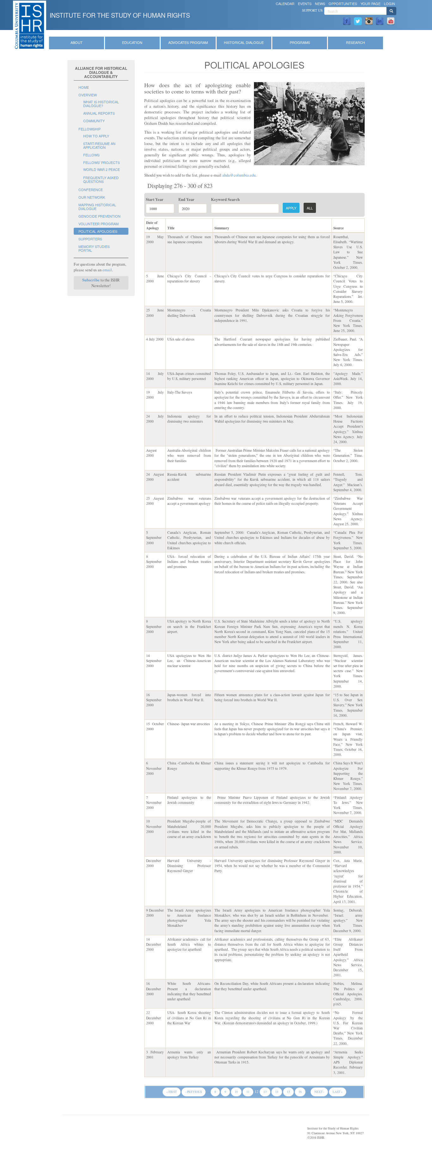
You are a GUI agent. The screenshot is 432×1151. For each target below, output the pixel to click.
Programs (300, 42)
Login (389, 3)
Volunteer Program (98, 223)
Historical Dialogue (244, 42)
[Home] (29, 26)
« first (171, 1092)
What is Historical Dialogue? (101, 103)
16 (300, 1092)
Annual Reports (99, 113)
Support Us (312, 10)
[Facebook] (347, 20)
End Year (186, 199)
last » (338, 1092)
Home (83, 87)
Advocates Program (188, 42)
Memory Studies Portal (94, 248)
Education (132, 42)
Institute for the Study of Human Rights (120, 15)
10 (236, 1092)
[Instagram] (369, 20)
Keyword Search (225, 199)
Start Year (155, 199)
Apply (291, 207)
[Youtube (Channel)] (391, 20)
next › (319, 1092)
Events (305, 3)
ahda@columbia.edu (239, 175)
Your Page (370, 3)
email (107, 270)
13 (265, 1092)
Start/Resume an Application (99, 145)
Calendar (285, 3)
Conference (90, 189)
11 (248, 1092)
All (310, 207)
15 (288, 1092)
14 (276, 1092)
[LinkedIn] (380, 20)
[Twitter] (358, 20)
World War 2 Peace (101, 169)
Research (355, 42)
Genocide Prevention (99, 216)
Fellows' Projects (101, 162)
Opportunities (343, 3)
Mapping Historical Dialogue (97, 206)
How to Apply (96, 135)
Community (94, 120)
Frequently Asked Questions (101, 179)
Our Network (91, 197)
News (320, 3)
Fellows (91, 154)
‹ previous (193, 1092)
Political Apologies (97, 231)
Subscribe (91, 280)
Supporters (90, 238)
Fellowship (89, 128)
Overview (87, 94)
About (77, 42)
